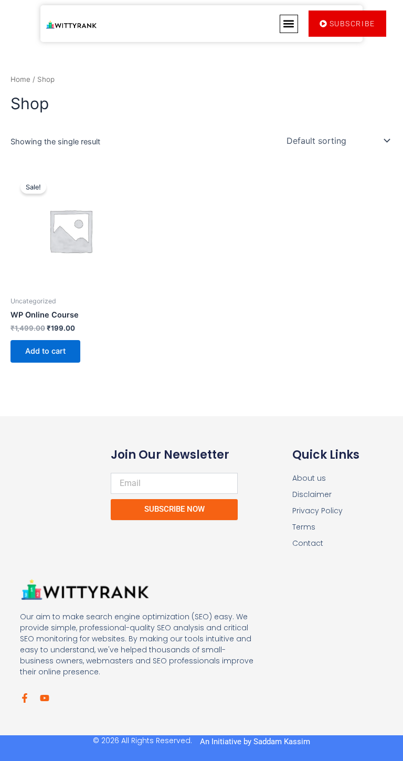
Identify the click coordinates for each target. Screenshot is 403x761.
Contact (307, 543)
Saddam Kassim (281, 741)
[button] (289, 24)
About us (309, 478)
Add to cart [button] (45, 351)
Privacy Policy (317, 510)
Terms (303, 527)
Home (20, 79)
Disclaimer (312, 494)
